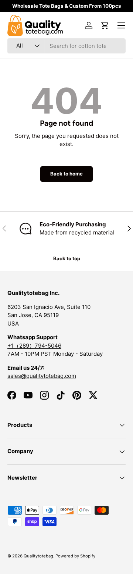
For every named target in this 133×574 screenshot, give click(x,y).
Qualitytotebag (38, 556)
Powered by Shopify (75, 556)
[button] (105, 25)
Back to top (66, 258)
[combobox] (66, 45)
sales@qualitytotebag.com (41, 375)
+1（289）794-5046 (34, 345)
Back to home (66, 174)
